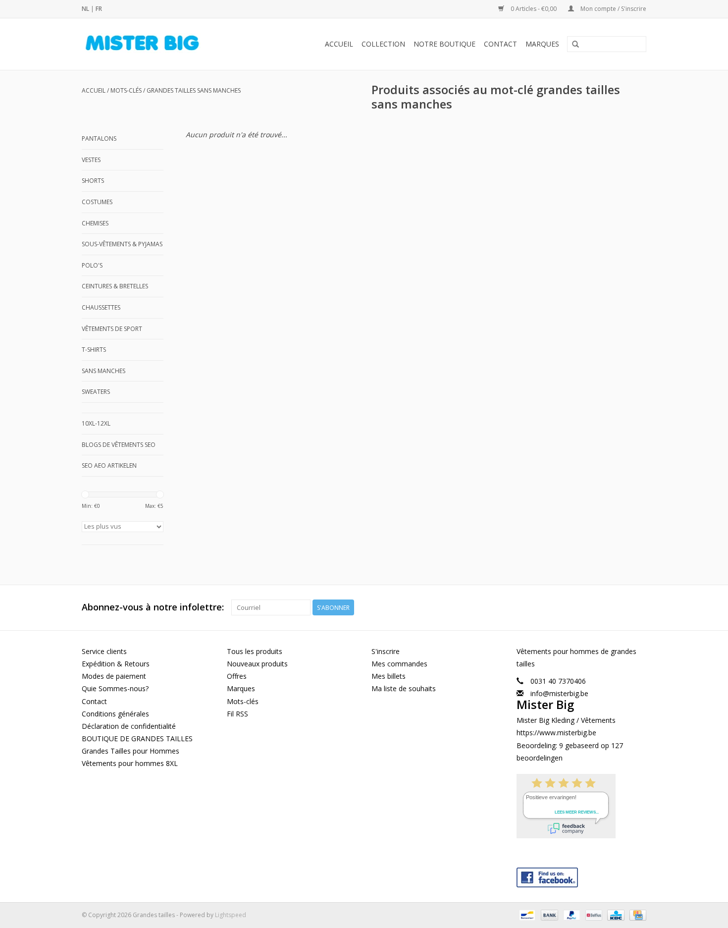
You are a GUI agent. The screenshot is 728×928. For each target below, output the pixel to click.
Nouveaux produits (257, 663)
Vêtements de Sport (112, 329)
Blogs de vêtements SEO (119, 444)
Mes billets (388, 676)
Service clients (104, 651)
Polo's (92, 265)
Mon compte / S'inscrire (612, 8)
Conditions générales (115, 713)
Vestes (91, 160)
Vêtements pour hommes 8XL (130, 763)
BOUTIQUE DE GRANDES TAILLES (137, 738)
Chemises (95, 223)
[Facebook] (582, 875)
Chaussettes (101, 307)
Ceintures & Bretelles (115, 286)
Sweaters (96, 391)
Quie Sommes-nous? (115, 688)
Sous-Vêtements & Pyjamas (122, 244)
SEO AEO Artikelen (109, 465)
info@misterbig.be (559, 693)
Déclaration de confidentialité (129, 726)
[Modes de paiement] (526, 914)
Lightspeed (230, 915)
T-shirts (94, 349)
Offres (237, 676)
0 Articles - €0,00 (533, 8)
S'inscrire (385, 651)
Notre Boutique (444, 44)
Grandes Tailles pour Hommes (130, 751)
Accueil (339, 44)
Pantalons (99, 138)
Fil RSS (237, 713)
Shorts (93, 180)
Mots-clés (126, 90)
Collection (383, 44)
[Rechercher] (575, 44)
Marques (542, 44)
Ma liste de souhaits (403, 688)
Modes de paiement (114, 676)
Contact (500, 44)
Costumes (97, 202)
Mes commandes (399, 663)
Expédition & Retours (116, 663)
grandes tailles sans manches (194, 90)
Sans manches (103, 371)
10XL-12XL (96, 423)
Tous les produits (254, 651)
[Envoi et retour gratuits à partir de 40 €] (158, 44)
